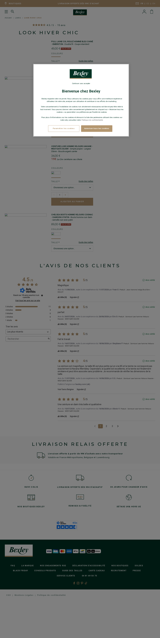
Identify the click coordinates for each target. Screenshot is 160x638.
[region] (81, 100)
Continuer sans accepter (81, 83)
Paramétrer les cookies (64, 128)
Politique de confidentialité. (92, 120)
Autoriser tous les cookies (96, 128)
